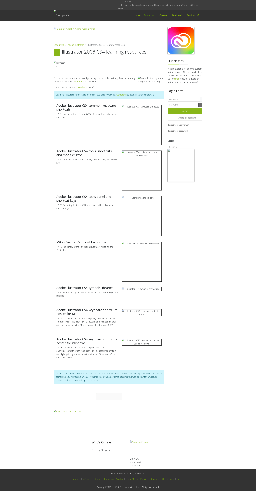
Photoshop (108, 479)
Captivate (155, 479)
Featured (177, 15)
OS (163, 479)
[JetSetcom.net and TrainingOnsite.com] (109, 418)
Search (171, 140)
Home (138, 15)
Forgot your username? (178, 125)
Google (170, 479)
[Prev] (102, 396)
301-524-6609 (127, 1)
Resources (149, 15)
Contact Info (193, 15)
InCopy (86, 479)
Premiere (144, 479)
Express (180, 479)
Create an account (187, 117)
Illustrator (77, 81)
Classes (163, 15)
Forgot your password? (178, 131)
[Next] (115, 396)
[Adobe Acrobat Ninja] (109, 35)
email (176, 78)
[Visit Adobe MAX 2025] (166, 447)
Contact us (121, 94)
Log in (185, 110)
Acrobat (119, 479)
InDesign (76, 479)
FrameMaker (132, 479)
